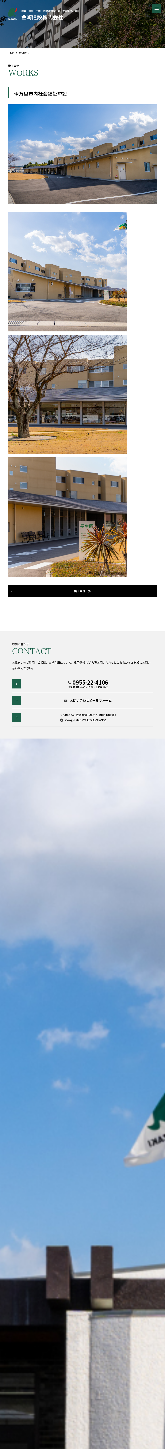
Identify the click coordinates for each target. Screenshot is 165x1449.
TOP (11, 53)
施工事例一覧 (82, 591)
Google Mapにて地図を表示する (86, 720)
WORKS (24, 53)
